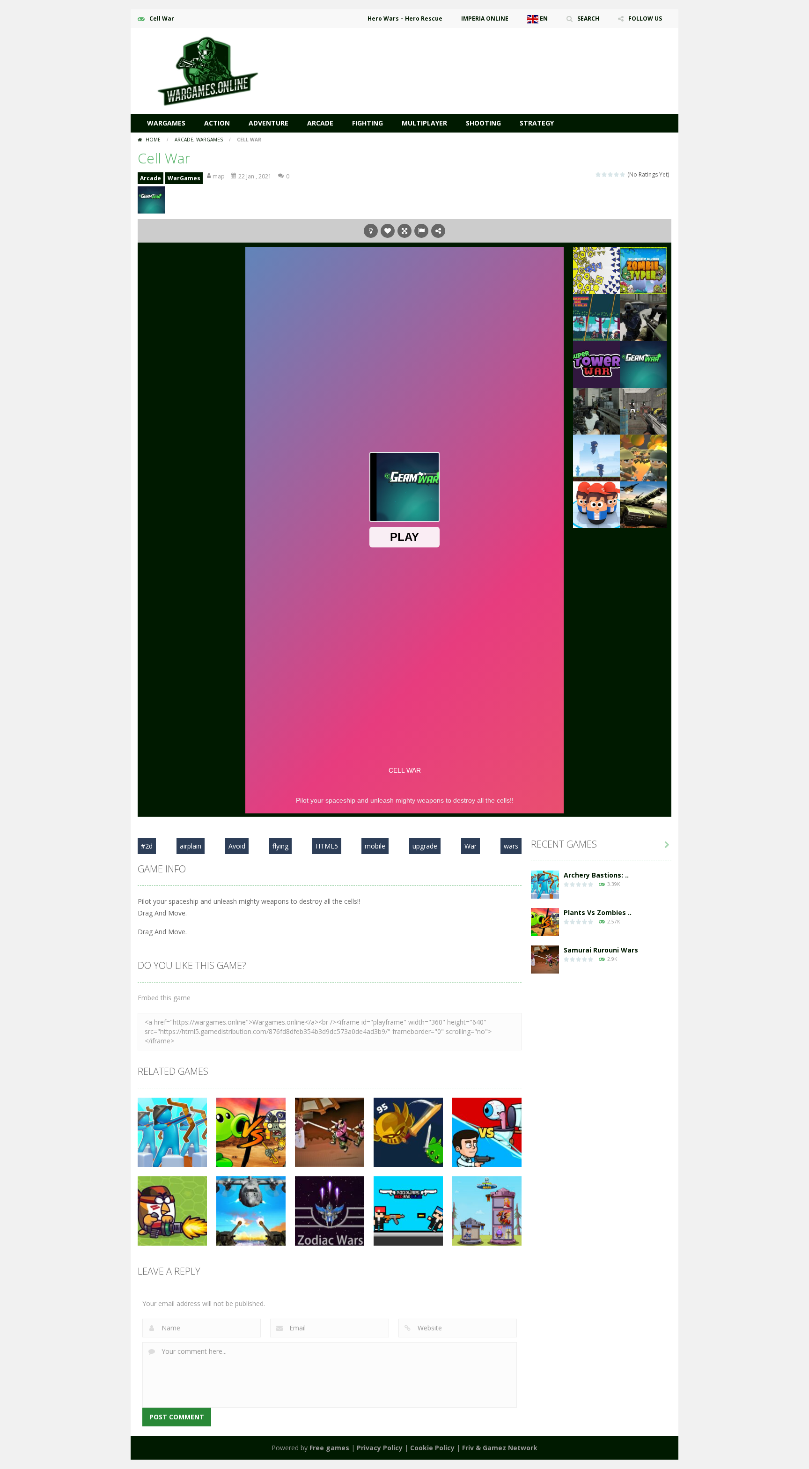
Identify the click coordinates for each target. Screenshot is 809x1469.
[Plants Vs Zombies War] (545, 921)
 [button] (421, 231)
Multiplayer (424, 122)
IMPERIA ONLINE (484, 18)
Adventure (268, 122)
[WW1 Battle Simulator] (643, 457)
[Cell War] (643, 363)
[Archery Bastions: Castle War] (545, 883)
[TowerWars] (596, 363)
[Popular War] (596, 504)
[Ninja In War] (596, 457)
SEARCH (588, 18)
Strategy (537, 122)
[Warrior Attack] (596, 316)
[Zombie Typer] (643, 270)
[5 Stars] (623, 174)
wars (511, 846)
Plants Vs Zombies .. (598, 912)
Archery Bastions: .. (596, 875)
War (470, 846)
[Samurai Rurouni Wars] (545, 958)
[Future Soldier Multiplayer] (596, 410)
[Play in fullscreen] (404, 231)
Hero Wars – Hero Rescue (405, 18)
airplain (190, 846)
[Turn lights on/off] (371, 231)
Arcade (320, 122)
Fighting (367, 122)
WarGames (166, 122)
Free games (329, 1447)
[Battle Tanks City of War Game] (643, 504)
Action (217, 122)
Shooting (483, 122)
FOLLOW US (645, 18)
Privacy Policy (380, 1447)
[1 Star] (599, 174)
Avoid (236, 846)
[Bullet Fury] (643, 410)
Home (153, 139)
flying (280, 846)
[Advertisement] (501, 56)
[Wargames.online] (208, 70)
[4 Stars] (617, 174)
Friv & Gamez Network (499, 1447)
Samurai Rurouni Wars (601, 949)
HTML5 (327, 846)
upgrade (424, 846)
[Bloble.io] (596, 270)
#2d (147, 846)
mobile (375, 846)
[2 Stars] (605, 174)
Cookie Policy (432, 1447)
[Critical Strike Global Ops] (643, 316)
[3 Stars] (611, 174)
